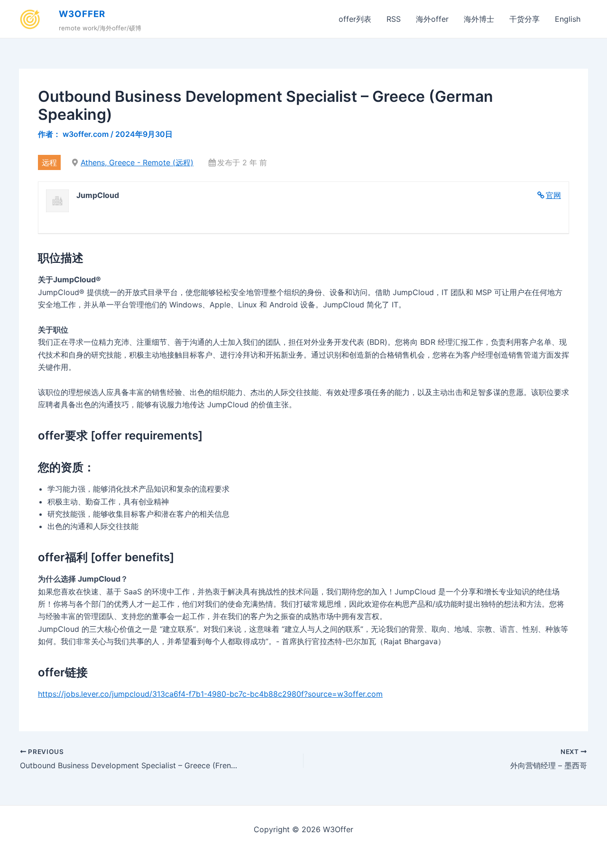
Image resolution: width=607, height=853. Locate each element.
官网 (553, 195)
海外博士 (479, 19)
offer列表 (355, 19)
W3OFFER (82, 14)
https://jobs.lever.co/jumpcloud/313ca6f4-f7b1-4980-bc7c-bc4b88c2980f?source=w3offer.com (210, 694)
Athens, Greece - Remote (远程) (137, 162)
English (567, 19)
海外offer (432, 19)
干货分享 (524, 19)
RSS (393, 19)
